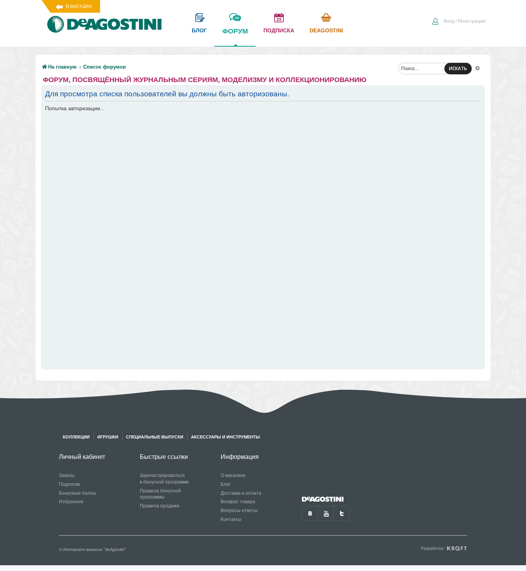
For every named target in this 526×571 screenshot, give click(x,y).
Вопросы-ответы (239, 510)
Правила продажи (159, 506)
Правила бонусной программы (160, 494)
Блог (226, 484)
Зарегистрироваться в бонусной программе (164, 479)
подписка (278, 30)
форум (235, 31)
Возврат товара (238, 501)
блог (199, 30)
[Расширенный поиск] (477, 68)
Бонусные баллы (77, 493)
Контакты (231, 519)
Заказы (67, 475)
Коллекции (76, 437)
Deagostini (326, 30)
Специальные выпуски (154, 437)
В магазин (79, 6)
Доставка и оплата (241, 493)
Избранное (71, 501)
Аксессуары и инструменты (225, 437)
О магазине (233, 475)
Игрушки (107, 437)
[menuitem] (459, 22)
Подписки (69, 484)
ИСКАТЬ (458, 68)
